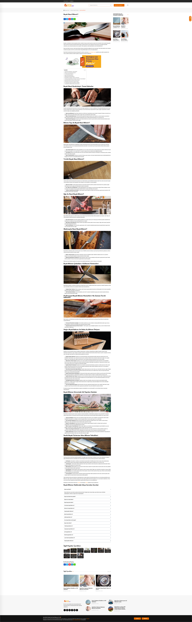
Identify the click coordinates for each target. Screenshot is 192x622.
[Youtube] (69, 19)
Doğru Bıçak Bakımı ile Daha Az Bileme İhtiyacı (72, 80)
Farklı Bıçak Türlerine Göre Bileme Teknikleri (72, 82)
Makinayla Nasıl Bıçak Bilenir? (69, 76)
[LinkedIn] (72, 19)
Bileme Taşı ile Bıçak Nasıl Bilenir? (70, 72)
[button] (87, 489)
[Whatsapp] (74, 19)
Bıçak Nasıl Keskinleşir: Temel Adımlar (71, 71)
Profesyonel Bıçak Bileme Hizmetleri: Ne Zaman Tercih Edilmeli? (75, 78)
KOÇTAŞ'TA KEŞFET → (119, 5)
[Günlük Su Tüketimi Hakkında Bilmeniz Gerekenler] (124, 21)
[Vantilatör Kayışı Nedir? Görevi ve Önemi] (116, 34)
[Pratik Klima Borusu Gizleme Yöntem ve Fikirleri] (124, 34)
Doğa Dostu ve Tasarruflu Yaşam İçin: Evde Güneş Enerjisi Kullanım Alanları (120, 608)
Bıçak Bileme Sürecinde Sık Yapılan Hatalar (72, 81)
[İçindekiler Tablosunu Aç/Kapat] (84, 70)
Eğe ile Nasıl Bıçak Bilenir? (69, 75)
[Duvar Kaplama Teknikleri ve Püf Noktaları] (116, 21)
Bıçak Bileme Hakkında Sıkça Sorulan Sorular (72, 83)
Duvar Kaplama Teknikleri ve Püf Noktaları (116, 27)
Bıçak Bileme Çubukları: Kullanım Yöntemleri (72, 77)
